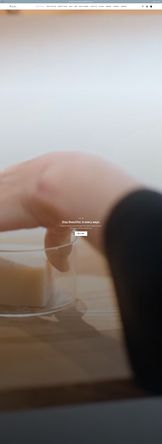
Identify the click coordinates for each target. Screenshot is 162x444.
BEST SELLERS (51, 6)
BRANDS (108, 6)
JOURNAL (116, 6)
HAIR (75, 6)
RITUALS (101, 6)
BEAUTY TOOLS (62, 6)
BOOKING (123, 6)
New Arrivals (40, 6)
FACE (70, 6)
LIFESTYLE (93, 6)
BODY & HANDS (83, 6)
